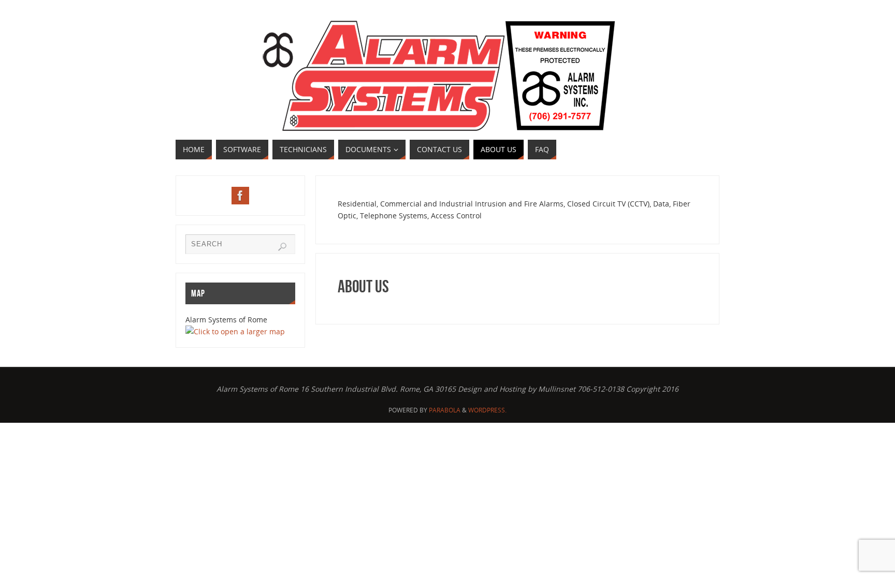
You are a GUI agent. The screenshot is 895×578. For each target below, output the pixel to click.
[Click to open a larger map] (235, 331)
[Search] (282, 247)
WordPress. (487, 410)
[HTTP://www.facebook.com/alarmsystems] (240, 195)
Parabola (444, 410)
